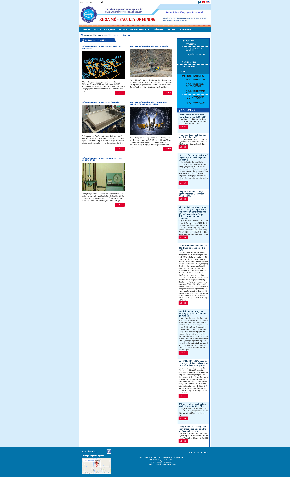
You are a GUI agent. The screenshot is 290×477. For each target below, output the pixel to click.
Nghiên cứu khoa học (139, 29)
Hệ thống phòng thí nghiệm (192, 76)
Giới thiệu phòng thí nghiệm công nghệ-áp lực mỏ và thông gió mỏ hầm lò (148, 103)
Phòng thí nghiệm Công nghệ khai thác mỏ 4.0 (195, 97)
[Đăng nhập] (200, 2)
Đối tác (184, 71)
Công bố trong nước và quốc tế (195, 55)
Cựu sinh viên (184, 29)
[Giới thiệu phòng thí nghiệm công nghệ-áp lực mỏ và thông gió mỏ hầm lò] (151, 121)
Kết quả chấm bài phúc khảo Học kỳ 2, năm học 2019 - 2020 (193, 116)
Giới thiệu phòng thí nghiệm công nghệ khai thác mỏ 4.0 (101, 47)
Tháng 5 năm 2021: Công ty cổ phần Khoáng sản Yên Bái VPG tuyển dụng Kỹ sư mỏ (192, 428)
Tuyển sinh (157, 29)
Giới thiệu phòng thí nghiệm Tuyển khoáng (101, 102)
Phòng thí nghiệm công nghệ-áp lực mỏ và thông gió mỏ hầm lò (195, 85)
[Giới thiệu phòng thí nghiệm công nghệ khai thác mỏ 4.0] (103, 65)
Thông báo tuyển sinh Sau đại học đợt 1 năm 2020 (192, 136)
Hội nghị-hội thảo (188, 62)
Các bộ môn (109, 29)
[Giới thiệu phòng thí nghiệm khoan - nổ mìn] (151, 63)
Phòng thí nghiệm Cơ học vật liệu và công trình (196, 103)
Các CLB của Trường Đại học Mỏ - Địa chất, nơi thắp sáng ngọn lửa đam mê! (193, 157)
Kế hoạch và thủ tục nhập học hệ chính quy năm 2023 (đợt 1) (192, 405)
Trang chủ (87, 35)
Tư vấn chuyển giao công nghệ (194, 49)
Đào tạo (122, 29)
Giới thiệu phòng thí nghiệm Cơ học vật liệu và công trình (102, 159)
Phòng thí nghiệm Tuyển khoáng (195, 91)
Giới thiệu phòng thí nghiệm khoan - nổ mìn (149, 46)
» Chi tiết (120, 93)
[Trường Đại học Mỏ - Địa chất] (109, 451)
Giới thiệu (84, 29)
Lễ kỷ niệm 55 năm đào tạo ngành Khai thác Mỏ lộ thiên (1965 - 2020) (191, 193)
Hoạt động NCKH (188, 41)
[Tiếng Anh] (208, 2)
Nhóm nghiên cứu (188, 67)
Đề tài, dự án (191, 44)
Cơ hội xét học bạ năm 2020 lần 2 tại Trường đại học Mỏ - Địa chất (193, 247)
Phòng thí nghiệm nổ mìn (195, 79)
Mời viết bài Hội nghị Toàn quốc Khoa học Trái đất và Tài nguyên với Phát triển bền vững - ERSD (193, 363)
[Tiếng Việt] (204, 2)
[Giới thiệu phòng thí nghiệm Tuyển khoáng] (103, 119)
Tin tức (96, 29)
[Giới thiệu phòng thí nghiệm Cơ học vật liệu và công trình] (103, 177)
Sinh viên (170, 29)
